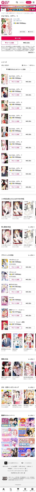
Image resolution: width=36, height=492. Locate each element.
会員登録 (29, 2)
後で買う (32, 31)
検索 (11, 490)
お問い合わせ (22, 466)
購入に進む (18, 38)
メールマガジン (28, 463)
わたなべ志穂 (16, 19)
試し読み (27, 42)
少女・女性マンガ (17, 20)
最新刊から (32, 65)
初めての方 (25, 490)
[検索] (17, 2)
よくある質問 (14, 466)
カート (18, 490)
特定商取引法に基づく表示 (18, 473)
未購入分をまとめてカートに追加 (16, 69)
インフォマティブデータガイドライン (16, 470)
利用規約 (10, 468)
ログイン (22, 2)
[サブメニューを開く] (33, 2)
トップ (3, 490)
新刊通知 (23, 31)
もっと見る (30, 227)
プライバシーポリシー (20, 468)
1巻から (25, 65)
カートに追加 (10, 42)
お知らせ (29, 466)
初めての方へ (6, 466)
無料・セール (32, 490)
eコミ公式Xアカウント (11, 463)
